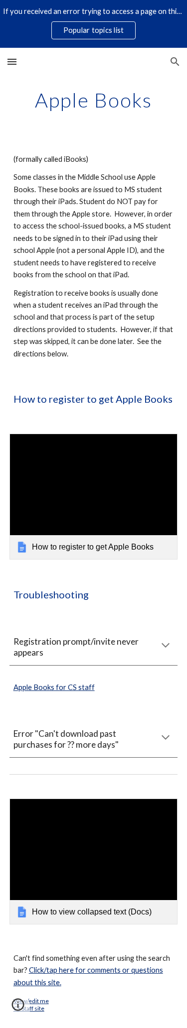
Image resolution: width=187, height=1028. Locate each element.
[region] (93, 24)
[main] (93, 100)
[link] (93, 497)
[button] (12, 61)
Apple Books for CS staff (54, 687)
